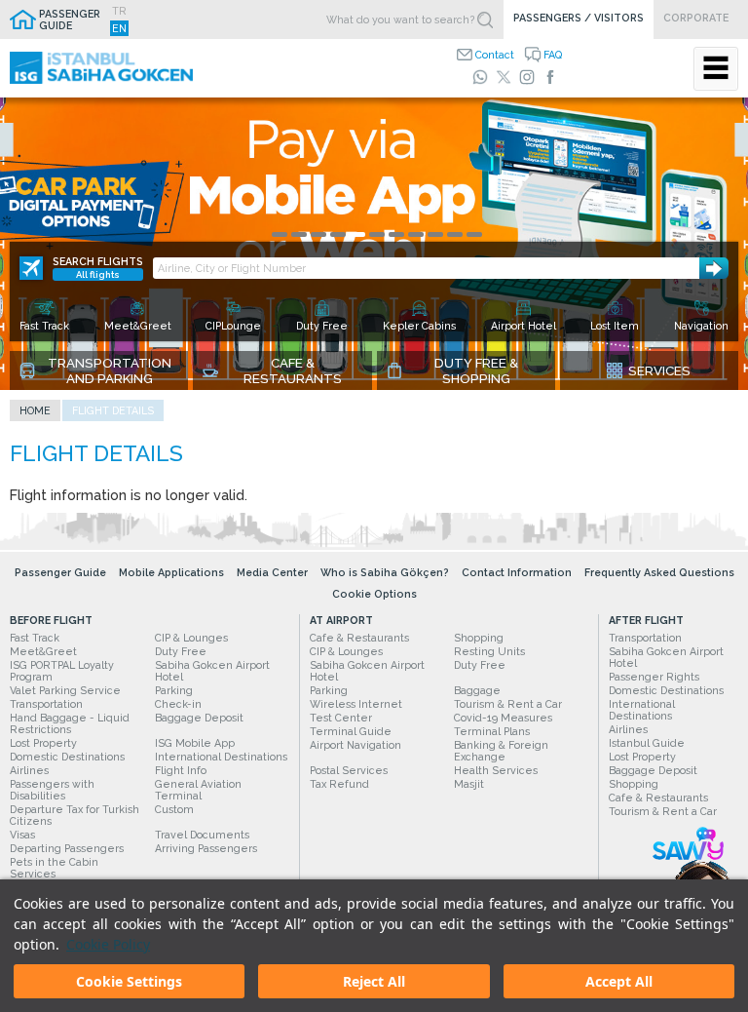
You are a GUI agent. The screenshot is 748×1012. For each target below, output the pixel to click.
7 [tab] (396, 234)
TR (119, 11)
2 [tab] (299, 234)
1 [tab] (279, 234)
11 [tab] (474, 234)
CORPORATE (696, 17)
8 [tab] (416, 234)
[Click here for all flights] (31, 268)
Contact (494, 54)
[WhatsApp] (480, 77)
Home (35, 410)
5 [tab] (357, 234)
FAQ (552, 54)
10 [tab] (455, 234)
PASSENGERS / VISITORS (578, 17)
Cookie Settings (129, 981)
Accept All (619, 981)
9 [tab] (435, 234)
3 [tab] (318, 234)
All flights (98, 274)
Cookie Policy (108, 944)
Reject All (374, 981)
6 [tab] (377, 234)
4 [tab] (338, 234)
